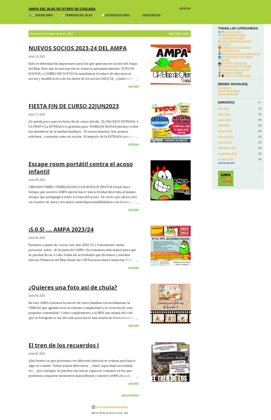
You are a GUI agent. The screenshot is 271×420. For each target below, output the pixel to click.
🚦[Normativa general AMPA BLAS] (239, 53)
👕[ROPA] (224, 60)
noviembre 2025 (227, 153)
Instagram (224, 87)
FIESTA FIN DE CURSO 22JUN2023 (74, 106)
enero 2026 (225, 142)
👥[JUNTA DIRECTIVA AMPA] (235, 56)
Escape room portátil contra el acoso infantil (81, 167)
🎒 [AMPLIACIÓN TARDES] (234, 47)
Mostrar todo (179, 33)
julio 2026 (223, 108)
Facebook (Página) (229, 90)
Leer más (133, 86)
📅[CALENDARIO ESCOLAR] (234, 66)
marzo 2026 (225, 130)
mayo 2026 (224, 119)
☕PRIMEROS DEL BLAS (77, 15)
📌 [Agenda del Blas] (230, 72)
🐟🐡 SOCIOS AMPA (41, 15)
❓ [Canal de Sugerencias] (233, 69)
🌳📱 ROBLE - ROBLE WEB (234, 75)
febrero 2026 (226, 136)
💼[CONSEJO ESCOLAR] (232, 63)
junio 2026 (224, 114)
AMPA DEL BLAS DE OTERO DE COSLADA (62, 8)
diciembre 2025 (227, 147)
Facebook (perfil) (228, 93)
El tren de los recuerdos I (64, 345)
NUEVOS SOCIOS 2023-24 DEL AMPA (78, 48)
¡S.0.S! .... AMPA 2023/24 (61, 229)
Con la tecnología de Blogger (111, 406)
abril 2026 (224, 125)
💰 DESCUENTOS (150, 15)
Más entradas (130, 395)
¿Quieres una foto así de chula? (73, 287)
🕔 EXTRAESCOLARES (115, 15)
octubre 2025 (226, 159)
